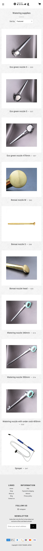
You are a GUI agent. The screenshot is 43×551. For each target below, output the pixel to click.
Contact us (11, 498)
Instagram (22, 509)
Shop (11, 491)
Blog (11, 496)
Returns (28, 493)
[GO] (33, 526)
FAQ (28, 488)
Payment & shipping (28, 491)
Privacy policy (28, 496)
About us (11, 493)
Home (11, 488)
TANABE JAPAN (26, 545)
